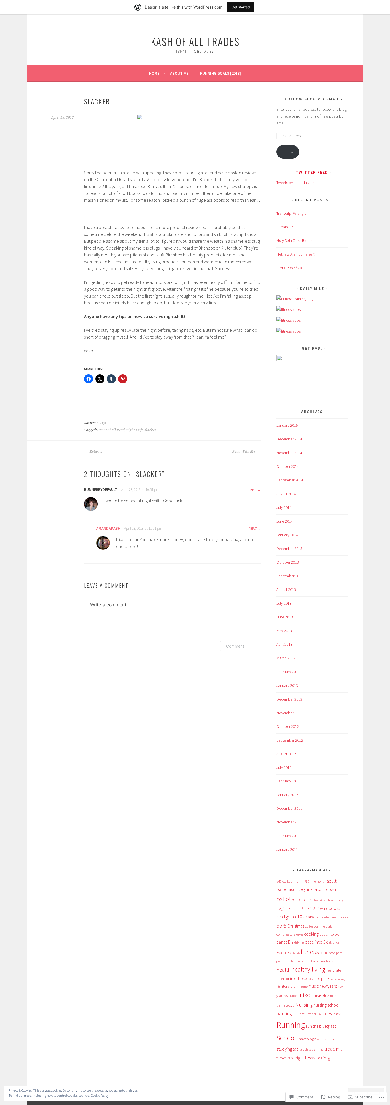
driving (299, 942)
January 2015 (287, 425)
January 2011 (287, 849)
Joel (312, 979)
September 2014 (289, 480)
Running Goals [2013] (220, 73)
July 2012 (284, 767)
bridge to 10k (290, 916)
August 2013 (286, 589)
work (317, 1058)
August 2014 (286, 493)
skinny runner (326, 1039)
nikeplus (321, 995)
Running (290, 1024)
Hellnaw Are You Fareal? (295, 254)
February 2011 (288, 835)
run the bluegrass (321, 1026)
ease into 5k (316, 942)
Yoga (328, 1058)
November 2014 (289, 452)
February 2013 (288, 671)
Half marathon (300, 961)
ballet (283, 899)
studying (284, 1049)
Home (154, 73)
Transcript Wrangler (291, 213)
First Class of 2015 (291, 267)
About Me (179, 73)
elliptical (334, 942)
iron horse (299, 978)
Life (103, 423)
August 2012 (286, 753)
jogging (322, 978)
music (314, 986)
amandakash (108, 528)
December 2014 (289, 439)
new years (328, 986)
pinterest (299, 1013)
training (317, 1049)
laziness (335, 979)
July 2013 (284, 603)
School (286, 1037)
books (334, 908)
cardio (343, 917)
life (278, 987)
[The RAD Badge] (297, 359)
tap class (305, 1049)
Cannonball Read (111, 430)
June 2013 (284, 617)
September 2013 (289, 575)
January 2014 (287, 534)
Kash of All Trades (195, 41)
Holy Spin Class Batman (295, 240)
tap (296, 1049)
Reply (253, 489)
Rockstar (340, 1013)
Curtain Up (284, 227)
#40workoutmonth (289, 881)
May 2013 (284, 630)
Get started (241, 7)
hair (286, 961)
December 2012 (289, 699)
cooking (311, 934)
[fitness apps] (288, 309)
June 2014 (284, 521)
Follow (287, 151)
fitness (310, 952)
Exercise (284, 952)
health (283, 969)
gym (279, 961)
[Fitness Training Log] (294, 298)
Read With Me (244, 452)
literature (288, 986)
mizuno (302, 986)
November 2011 (289, 822)
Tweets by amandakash (295, 182)
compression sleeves (289, 934)
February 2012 (288, 781)
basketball (320, 900)
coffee (309, 926)
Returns (95, 452)
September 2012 (289, 740)
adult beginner (301, 889)
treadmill (333, 1048)
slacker (150, 430)
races (326, 1013)
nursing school (326, 1005)
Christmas (295, 926)
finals (296, 953)
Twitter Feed (312, 172)
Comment (235, 646)
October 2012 (287, 726)
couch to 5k (329, 934)
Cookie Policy (99, 1095)
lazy (343, 979)
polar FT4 (314, 1014)
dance (281, 942)
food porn (336, 953)
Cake (310, 917)
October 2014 (287, 466)
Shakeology (306, 1038)
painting (284, 1013)
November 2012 (289, 712)
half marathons (322, 961)
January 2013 (287, 685)
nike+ (306, 995)
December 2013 (289, 548)
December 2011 (289, 808)
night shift (134, 430)
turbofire (283, 1058)
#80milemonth (315, 881)
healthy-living (308, 969)
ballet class (302, 899)
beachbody (335, 900)
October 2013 (287, 562)
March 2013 (285, 658)
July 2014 (284, 507)
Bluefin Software (314, 908)
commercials (323, 926)
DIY (290, 942)
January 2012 (287, 794)
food (324, 952)
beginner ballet (288, 908)
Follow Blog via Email (312, 99)
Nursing (304, 1004)
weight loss (302, 1058)
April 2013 (284, 644)
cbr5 (281, 925)
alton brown (325, 889)
